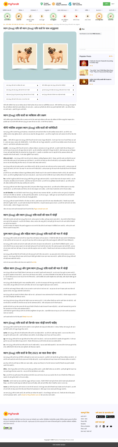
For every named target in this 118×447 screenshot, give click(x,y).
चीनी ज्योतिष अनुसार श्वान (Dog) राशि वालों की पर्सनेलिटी (53, 85)
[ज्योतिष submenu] (89, 10)
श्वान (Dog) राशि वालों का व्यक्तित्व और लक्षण (15, 85)
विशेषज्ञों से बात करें (27, 316)
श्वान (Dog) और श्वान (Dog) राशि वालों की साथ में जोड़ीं (17, 90)
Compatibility (49, 24)
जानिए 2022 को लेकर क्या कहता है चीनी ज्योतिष (35, 24)
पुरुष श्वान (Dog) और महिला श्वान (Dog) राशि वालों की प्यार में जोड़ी (56, 90)
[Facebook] (100, 426)
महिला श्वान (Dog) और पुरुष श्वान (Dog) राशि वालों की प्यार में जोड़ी (20, 94)
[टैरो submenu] (77, 10)
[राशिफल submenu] (23, 10)
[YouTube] (111, 426)
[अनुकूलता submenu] (50, 10)
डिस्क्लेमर (83, 424)
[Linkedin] (103, 426)
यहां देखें (34, 262)
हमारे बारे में (83, 416)
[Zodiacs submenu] (37, 10)
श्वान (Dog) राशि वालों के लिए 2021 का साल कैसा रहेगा (17, 99)
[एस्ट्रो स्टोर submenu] (115, 10)
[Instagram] (97, 426)
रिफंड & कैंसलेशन (85, 426)
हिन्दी (113, 4)
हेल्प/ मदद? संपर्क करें (86, 431)
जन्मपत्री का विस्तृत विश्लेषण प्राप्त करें (30, 395)
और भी (110, 56)
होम (4, 24)
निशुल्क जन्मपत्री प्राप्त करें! (41, 209)
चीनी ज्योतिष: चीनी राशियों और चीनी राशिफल (15, 24)
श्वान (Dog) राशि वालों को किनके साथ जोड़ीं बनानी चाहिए (53, 94)
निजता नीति (84, 421)
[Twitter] (107, 426)
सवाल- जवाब (84, 419)
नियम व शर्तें (83, 429)
